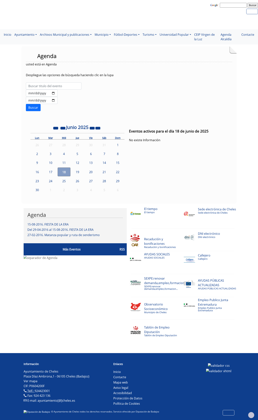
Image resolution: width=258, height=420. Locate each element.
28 (104, 181)
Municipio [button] (102, 35)
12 (77, 163)
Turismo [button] (148, 35)
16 (37, 172)
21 (104, 172)
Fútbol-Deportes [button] (125, 35)
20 (91, 172)
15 (117, 163)
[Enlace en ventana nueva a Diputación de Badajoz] (37, 411)
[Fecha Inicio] (42, 93)
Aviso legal (120, 388)
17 (50, 172)
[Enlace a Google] (215, 5)
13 (91, 163)
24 (50, 181)
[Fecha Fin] (42, 100)
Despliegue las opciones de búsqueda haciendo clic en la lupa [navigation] (70, 75)
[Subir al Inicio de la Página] (251, 415)
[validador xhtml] (218, 371)
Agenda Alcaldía (226, 37)
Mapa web (120, 382)
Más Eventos (72, 249)
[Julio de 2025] (97, 128)
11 (64, 163)
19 (77, 172)
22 (117, 172)
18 (64, 172)
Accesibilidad (122, 393)
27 (91, 181)
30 (37, 190)
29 (117, 181)
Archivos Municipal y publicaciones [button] (64, 35)
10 (50, 163)
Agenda (36, 214)
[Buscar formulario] (33, 107)
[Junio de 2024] (56, 128)
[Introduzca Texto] (53, 86)
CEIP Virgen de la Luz (204, 37)
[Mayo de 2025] (63, 128)
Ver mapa (30, 381)
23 (37, 181)
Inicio (7, 35)
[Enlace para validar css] (219, 365)
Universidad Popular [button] (174, 35)
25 (64, 181)
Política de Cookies (126, 403)
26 (77, 181)
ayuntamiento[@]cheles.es (56, 400)
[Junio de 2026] (92, 128)
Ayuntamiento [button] (24, 35)
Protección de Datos (127, 398)
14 (104, 163)
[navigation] (234, 5)
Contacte (247, 35)
